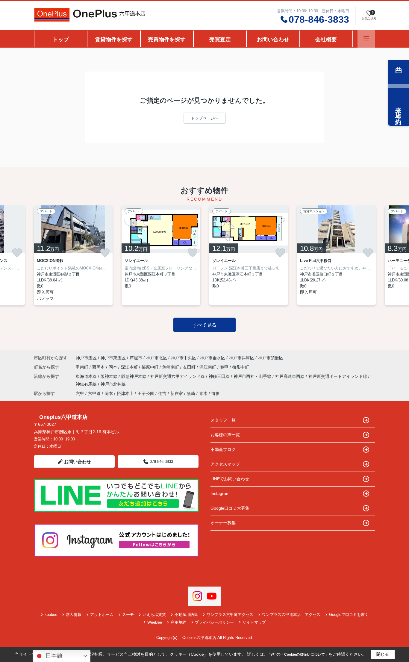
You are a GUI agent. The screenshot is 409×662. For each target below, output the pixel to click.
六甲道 (94, 393)
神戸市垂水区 (212, 357)
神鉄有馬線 (87, 384)
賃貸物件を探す (114, 40)
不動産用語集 (186, 614)
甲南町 (83, 367)
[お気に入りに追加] (17, 252)
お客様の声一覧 (225, 434)
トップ (61, 40)
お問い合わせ (273, 40)
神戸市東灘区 (113, 357)
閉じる (382, 654)
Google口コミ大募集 (229, 508)
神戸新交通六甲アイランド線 (178, 376)
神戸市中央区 (183, 357)
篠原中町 (151, 367)
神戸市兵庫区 (241, 357)
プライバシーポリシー (214, 622)
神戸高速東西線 (290, 376)
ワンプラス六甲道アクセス (230, 614)
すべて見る (204, 325)
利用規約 (178, 622)
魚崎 (191, 393)
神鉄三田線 (220, 376)
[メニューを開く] (366, 39)
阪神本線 (110, 376)
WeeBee (154, 622)
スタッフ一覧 (223, 420)
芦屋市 (136, 357)
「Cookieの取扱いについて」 (304, 654)
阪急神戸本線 (134, 376)
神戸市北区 (156, 357)
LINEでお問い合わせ (229, 478)
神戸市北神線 (113, 384)
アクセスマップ (225, 464)
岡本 (113, 367)
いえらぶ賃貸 (154, 614)
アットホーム (101, 614)
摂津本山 (125, 393)
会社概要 (326, 40)
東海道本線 (87, 376)
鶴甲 (225, 367)
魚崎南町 (171, 367)
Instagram (220, 493)
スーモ (128, 614)
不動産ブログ (223, 449)
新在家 (176, 393)
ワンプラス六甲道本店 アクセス (291, 614)
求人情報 (73, 614)
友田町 (190, 367)
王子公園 (145, 393)
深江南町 (208, 367)
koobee (51, 614)
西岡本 (99, 367)
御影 (215, 393)
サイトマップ (254, 622)
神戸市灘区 (86, 357)
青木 (203, 393)
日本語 (53, 655)
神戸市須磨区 (270, 357)
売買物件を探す (167, 40)
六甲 (80, 393)
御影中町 (240, 367)
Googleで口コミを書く (349, 614)
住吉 (162, 393)
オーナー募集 (223, 522)
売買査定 (220, 40)
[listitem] (73, 255)
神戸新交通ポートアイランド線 (338, 376)
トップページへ (204, 118)
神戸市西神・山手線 (253, 376)
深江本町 (130, 367)
